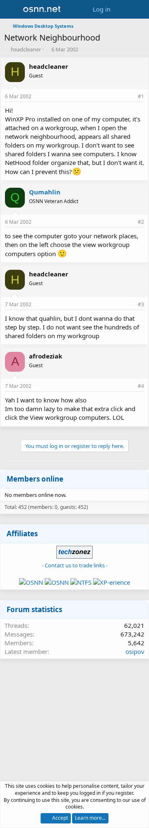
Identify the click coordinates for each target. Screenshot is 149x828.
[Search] (139, 9)
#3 (141, 304)
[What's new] (123, 9)
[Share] (129, 97)
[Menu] (11, 9)
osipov (134, 651)
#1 (141, 96)
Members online (35, 479)
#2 (141, 221)
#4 (141, 386)
